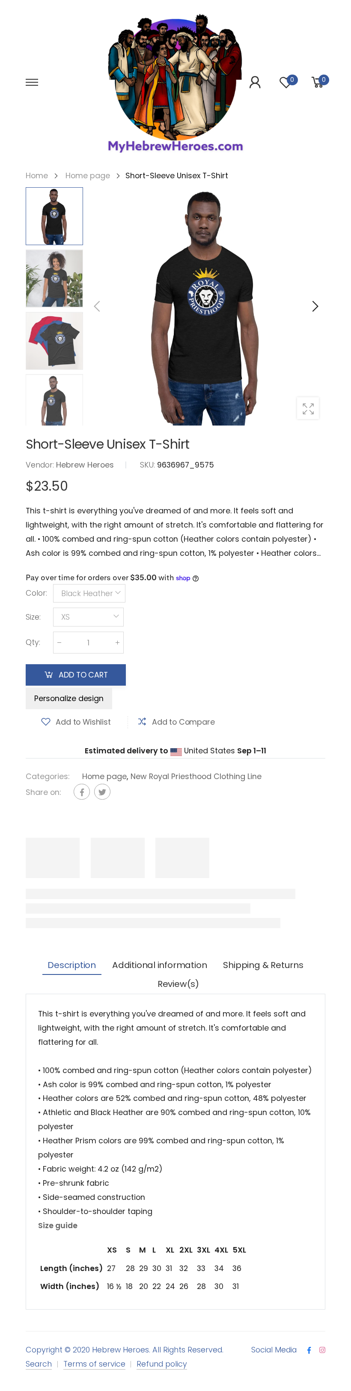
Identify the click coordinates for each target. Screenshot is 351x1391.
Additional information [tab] (159, 965)
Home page (104, 775)
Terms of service (94, 1363)
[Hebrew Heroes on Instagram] (322, 1350)
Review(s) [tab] (178, 984)
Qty (33, 642)
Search (39, 1363)
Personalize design (69, 698)
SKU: (148, 464)
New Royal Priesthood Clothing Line (196, 775)
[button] (314, 306)
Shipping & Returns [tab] (263, 965)
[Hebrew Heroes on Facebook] (309, 1350)
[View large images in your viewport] (308, 408)
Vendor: (41, 464)
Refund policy (162, 1363)
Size (33, 616)
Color (36, 593)
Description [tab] (72, 965)
